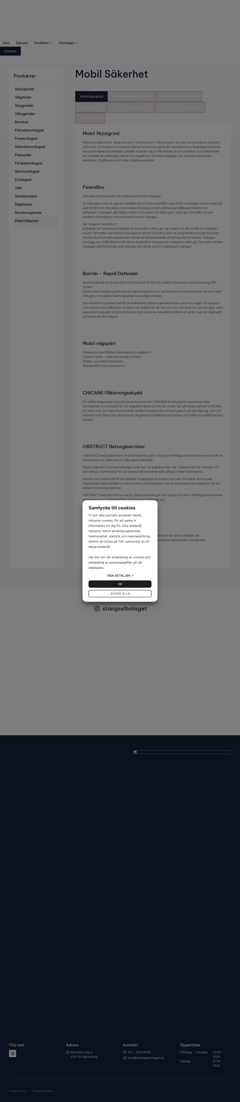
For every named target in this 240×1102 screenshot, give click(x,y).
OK (120, 584)
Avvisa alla (120, 593)
